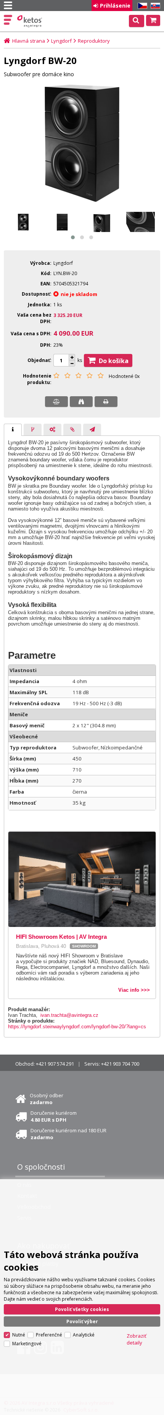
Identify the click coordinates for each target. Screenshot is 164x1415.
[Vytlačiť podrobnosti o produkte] (106, 401)
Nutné (18, 1335)
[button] (72, 237)
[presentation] (12, 429)
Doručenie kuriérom (54, 1116)
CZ (141, 6)
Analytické (84, 1335)
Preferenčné (49, 1335)
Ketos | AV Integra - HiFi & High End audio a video (30, 21)
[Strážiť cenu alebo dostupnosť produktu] (81, 401)
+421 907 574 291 (55, 1063)
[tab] (13, 430)
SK (154, 6)
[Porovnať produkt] (56, 401)
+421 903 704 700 (120, 1063)
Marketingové (27, 1343)
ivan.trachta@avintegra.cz (69, 1015)
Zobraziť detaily (136, 1339)
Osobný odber (46, 1099)
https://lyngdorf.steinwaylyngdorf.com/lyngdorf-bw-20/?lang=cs (77, 1026)
